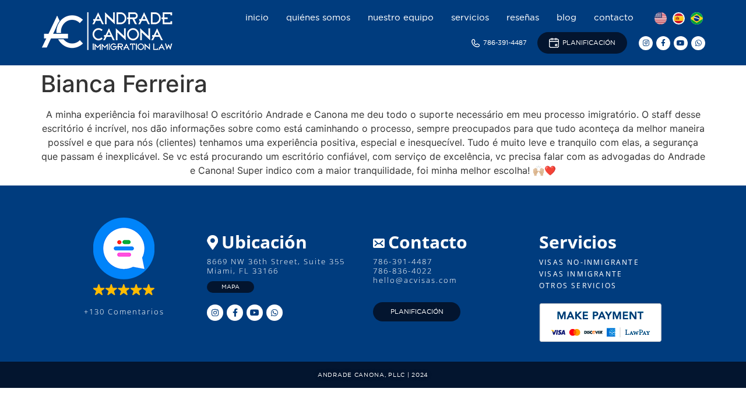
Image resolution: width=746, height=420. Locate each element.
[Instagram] (646, 43)
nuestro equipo (401, 17)
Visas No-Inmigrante (589, 262)
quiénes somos (318, 17)
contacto (614, 17)
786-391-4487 (402, 261)
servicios (470, 17)
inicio (257, 17)
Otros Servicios (578, 285)
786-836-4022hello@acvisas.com (415, 275)
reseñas (522, 17)
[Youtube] (681, 43)
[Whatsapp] (698, 43)
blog (566, 17)
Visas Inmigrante (580, 274)
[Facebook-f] (663, 43)
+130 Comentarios (124, 311)
